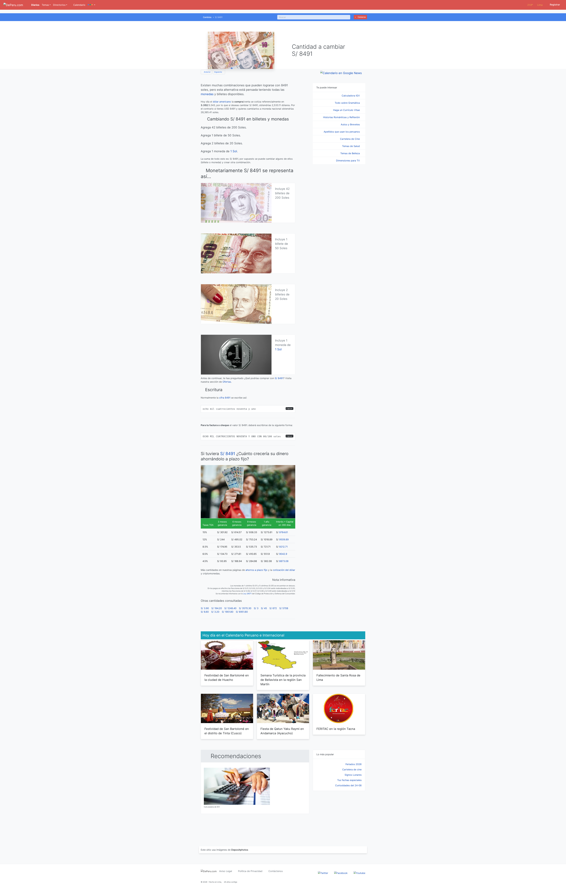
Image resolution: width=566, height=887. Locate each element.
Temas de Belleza (350, 153)
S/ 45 (264, 608)
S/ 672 (273, 608)
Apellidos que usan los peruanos (342, 131)
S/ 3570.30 (245, 608)
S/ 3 (256, 608)
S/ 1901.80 (227, 611)
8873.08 (283, 561)
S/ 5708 (283, 608)
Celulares (361, 17)
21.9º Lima (535, 4)
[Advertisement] (339, 815)
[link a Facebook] (341, 872)
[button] (91, 5)
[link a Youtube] (359, 872)
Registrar (554, 4)
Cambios (207, 17)
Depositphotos (239, 849)
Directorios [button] (59, 4)
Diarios (35, 4)
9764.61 (283, 532)
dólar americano (222, 101)
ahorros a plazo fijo (256, 569)
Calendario (79, 4)
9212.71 (283, 546)
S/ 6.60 (205, 611)
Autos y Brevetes (351, 124)
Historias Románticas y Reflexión (342, 117)
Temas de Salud (351, 146)
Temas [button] (45, 4)
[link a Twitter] (323, 872)
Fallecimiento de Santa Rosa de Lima (338, 678)
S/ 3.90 (205, 608)
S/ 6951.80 (242, 611)
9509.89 (284, 539)
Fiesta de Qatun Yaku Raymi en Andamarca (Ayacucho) (282, 731)
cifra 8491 (224, 397)
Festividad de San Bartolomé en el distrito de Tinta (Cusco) (226, 731)
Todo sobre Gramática (348, 102)
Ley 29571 (247, 593)
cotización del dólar (284, 569)
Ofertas (227, 381)
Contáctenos (275, 871)
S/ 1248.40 (230, 608)
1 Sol (233, 151)
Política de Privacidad (250, 871)
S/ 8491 (279, 378)
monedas (207, 94)
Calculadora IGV (351, 95)
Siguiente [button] (218, 72)
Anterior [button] (207, 72)
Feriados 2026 (353, 764)
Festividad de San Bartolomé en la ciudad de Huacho (226, 678)
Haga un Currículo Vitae (347, 110)
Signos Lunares (353, 774)
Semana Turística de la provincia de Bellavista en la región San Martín (283, 680)
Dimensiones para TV (348, 160)
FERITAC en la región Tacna (335, 729)
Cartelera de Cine (350, 138)
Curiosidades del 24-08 (348, 785)
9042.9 (283, 553)
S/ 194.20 (216, 608)
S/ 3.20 (215, 611)
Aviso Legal (225, 871)
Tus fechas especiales (349, 780)
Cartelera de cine (352, 769)
